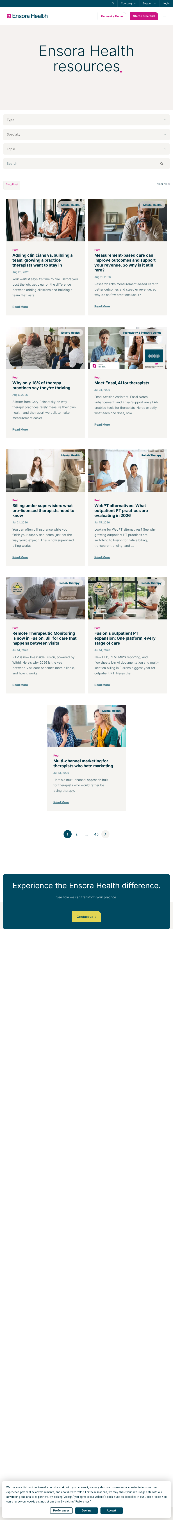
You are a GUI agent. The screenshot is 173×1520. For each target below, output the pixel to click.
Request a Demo (112, 16)
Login (166, 3)
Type (10, 120)
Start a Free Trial (144, 16)
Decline (86, 1510)
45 (96, 834)
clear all (162, 184)
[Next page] (105, 834)
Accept (111, 1510)
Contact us (85, 917)
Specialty (13, 134)
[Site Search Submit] (113, 3)
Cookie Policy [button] (153, 1496)
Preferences (61, 1510)
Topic (11, 149)
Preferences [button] (82, 1501)
